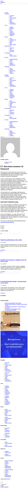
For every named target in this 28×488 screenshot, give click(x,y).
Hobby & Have (13, 44)
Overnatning (7, 52)
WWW (11, 60)
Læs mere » (3, 250)
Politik (11, 71)
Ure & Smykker (13, 17)
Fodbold (11, 27)
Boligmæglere (12, 65)
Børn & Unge (12, 70)
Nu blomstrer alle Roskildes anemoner (13, 308)
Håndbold (12, 28)
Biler (11, 20)
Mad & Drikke (8, 46)
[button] (14, 225)
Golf (11, 29)
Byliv (11, 68)
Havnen (11, 41)
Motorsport (12, 33)
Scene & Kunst (13, 39)
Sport (11, 16)
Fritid (11, 42)
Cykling (11, 31)
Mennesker (7, 66)
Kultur (6, 36)
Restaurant (12, 47)
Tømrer (11, 62)
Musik (11, 38)
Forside (6, 12)
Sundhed (11, 35)
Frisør (11, 21)
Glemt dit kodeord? (4, 486)
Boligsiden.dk (8, 467)
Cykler (11, 19)
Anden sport (12, 34)
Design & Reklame (14, 59)
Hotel (11, 54)
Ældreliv (11, 69)
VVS (11, 61)
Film (11, 43)
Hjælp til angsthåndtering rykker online (11, 240)
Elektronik (12, 22)
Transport (12, 73)
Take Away (12, 51)
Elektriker (12, 63)
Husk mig (4, 484)
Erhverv (6, 57)
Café (11, 49)
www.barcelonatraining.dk (7, 222)
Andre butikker (13, 23)
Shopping (7, 13)
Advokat (7, 463)
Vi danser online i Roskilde (10, 310)
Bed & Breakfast (13, 55)
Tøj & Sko (12, 15)
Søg (1, 137)
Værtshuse (12, 50)
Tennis (11, 30)
